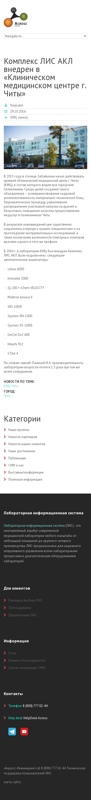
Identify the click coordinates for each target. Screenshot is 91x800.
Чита (7, 396)
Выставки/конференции (25, 472)
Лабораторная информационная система (34, 525)
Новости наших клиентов (26, 444)
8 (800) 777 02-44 (53, 768)
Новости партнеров (22, 437)
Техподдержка (19, 608)
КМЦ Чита (11, 386)
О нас (12, 653)
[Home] (16, 9)
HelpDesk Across (36, 718)
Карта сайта (12, 782)
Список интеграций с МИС (27, 668)
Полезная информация (25, 479)
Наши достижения (21, 451)
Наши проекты (18, 430)
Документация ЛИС (22, 615)
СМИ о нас (16, 465)
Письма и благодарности (26, 660)
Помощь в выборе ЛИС (25, 600)
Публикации (17, 458)
